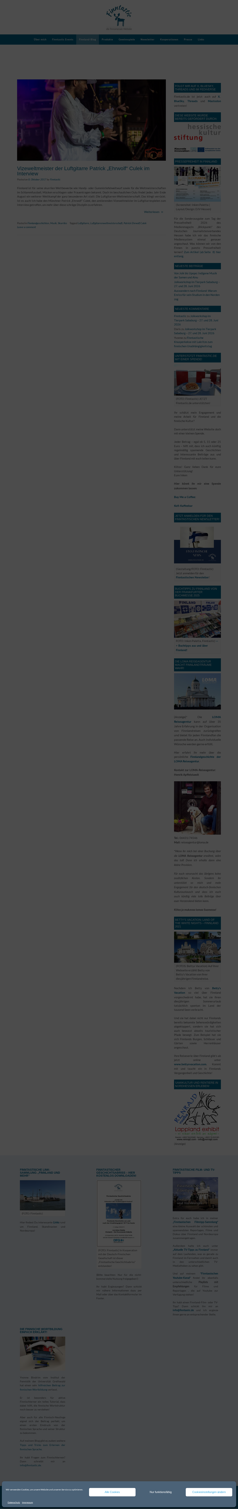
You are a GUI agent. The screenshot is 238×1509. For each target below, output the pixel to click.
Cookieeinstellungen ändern (209, 1492)
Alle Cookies (112, 1492)
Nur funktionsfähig (161, 1492)
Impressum (27, 1502)
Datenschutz (14, 1502)
